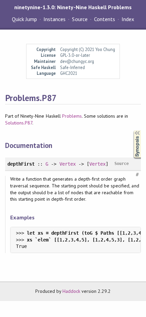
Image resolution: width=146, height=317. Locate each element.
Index (128, 19)
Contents (104, 19)
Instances (54, 19)
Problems (72, 116)
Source (79, 19)
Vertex (67, 164)
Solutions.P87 (18, 123)
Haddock (71, 291)
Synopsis (131, 130)
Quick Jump (24, 19)
